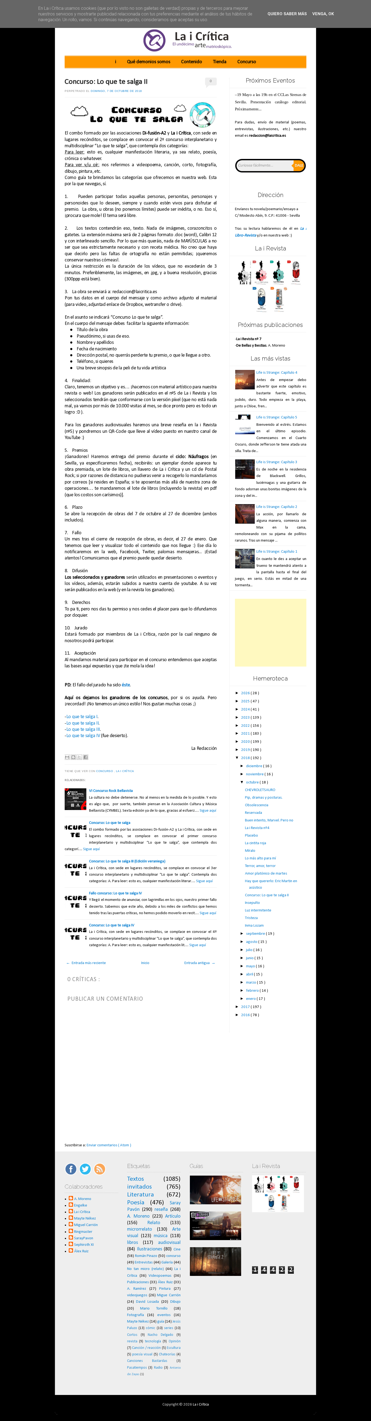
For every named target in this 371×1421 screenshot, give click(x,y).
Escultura (174, 1348)
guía (160, 1322)
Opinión (175, 1341)
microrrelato (139, 1229)
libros (132, 1242)
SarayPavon (83, 1238)
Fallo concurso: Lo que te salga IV (115, 893)
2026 (246, 693)
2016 (246, 1015)
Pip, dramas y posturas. (263, 798)
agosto (252, 942)
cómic (150, 1328)
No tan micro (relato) (145, 1269)
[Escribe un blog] (73, 757)
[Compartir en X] (79, 757)
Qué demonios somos (148, 62)
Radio (158, 1367)
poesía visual (142, 1354)
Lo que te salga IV (83, 735)
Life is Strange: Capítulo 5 (276, 417)
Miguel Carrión (86, 1225)
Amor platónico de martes (266, 874)
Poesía (135, 1202)
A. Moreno (82, 1199)
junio (250, 958)
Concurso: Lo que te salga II (106, 82)
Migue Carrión (169, 1295)
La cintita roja (255, 843)
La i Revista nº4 (257, 828)
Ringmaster (83, 1232)
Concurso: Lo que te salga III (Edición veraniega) (127, 861)
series (168, 1328)
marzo (251, 983)
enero (251, 999)
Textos (135, 1179)
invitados (139, 1187)
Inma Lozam (254, 926)
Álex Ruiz (81, 1251)
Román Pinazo (146, 1256)
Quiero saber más (287, 13)
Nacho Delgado (160, 1335)
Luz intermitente (258, 910)
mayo (251, 966)
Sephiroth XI (84, 1245)
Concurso (246, 62)
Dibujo (175, 1302)
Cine (177, 1249)
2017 (246, 1007)
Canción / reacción (146, 1348)
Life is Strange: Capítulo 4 (276, 373)
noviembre (255, 774)
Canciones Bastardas (147, 1361)
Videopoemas (160, 1276)
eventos (164, 1315)
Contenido (191, 62)
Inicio (145, 963)
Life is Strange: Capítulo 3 (276, 462)
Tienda (220, 62)
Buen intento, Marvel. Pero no (269, 820)
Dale (299, 166)
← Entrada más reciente (86, 963)
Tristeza (251, 918)
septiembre (256, 934)
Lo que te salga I (82, 716)
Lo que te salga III (83, 729)
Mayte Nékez (85, 1219)
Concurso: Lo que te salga (109, 823)
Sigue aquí (208, 811)
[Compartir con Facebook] (85, 757)
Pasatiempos (137, 1367)
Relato (153, 1222)
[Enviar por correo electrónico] (67, 757)
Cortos (132, 1335)
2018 (246, 758)
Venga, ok (323, 13)
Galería (167, 1262)
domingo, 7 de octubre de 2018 (116, 90)
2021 (246, 734)
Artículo (173, 1216)
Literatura (140, 1195)
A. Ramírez (136, 1289)
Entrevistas (144, 1262)
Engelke (80, 1206)
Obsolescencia (256, 805)
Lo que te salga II (82, 723)
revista (132, 1341)
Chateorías (167, 1354)
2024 (246, 710)
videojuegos (137, 1295)
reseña (161, 1209)
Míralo (250, 851)
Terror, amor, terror (260, 866)
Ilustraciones (149, 1249)
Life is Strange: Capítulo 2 (276, 507)
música (161, 1235)
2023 (246, 718)
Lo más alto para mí (260, 858)
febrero (253, 991)
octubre (253, 782)
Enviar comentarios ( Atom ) (109, 1145)
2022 (246, 726)
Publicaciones (138, 1282)
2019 (246, 750)
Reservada (253, 813)
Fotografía (135, 1315)
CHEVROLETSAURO (260, 790)
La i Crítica (125, 771)
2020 (246, 742)
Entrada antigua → (199, 963)
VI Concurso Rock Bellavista (111, 791)
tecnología (153, 1341)
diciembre (254, 766)
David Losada (147, 1302)
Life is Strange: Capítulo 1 (276, 552)
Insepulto (252, 903)
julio (249, 950)
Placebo (251, 836)
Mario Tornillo (153, 1309)
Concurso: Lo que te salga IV (111, 925)
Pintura (165, 1289)
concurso (105, 771)
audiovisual (169, 1242)
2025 (246, 701)
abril (250, 974)
